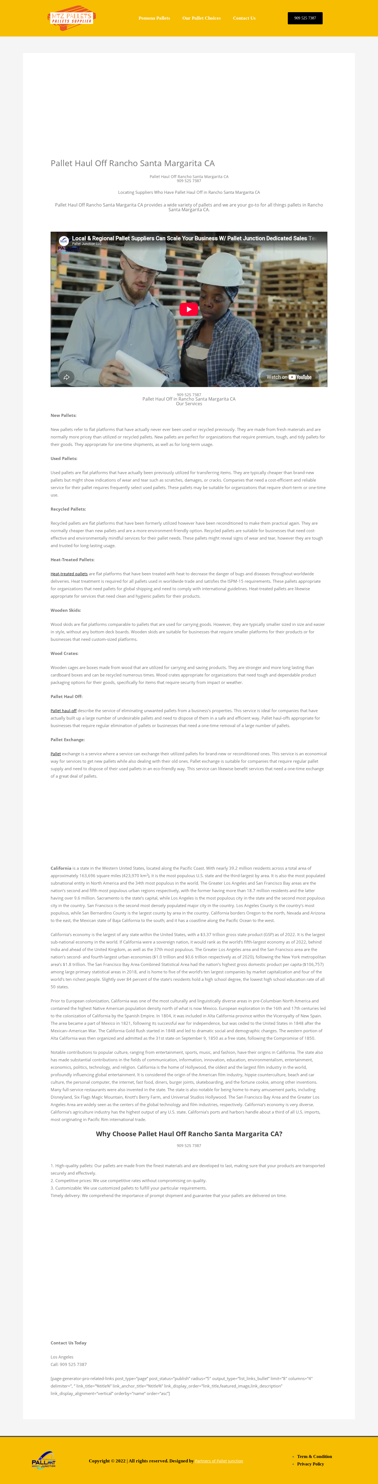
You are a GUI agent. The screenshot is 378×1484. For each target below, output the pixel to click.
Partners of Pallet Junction (219, 1461)
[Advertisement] (189, 116)
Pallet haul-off (64, 710)
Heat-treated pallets (69, 573)
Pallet (56, 753)
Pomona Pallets (154, 18)
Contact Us (244, 18)
